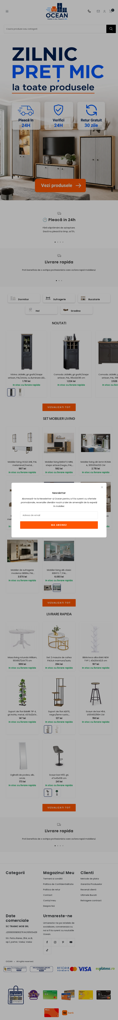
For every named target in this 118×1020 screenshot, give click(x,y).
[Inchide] (102, 487)
